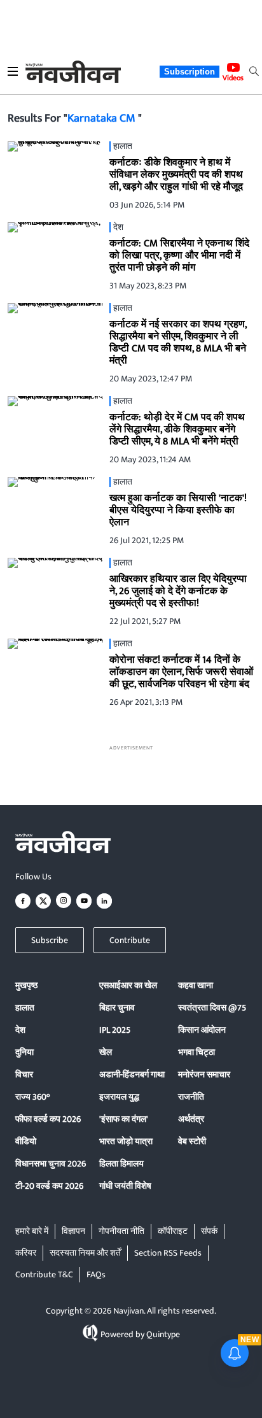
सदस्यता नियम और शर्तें (85, 1252)
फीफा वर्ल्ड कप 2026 (48, 1119)
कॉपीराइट (173, 1231)
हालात (24, 1007)
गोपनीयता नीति (121, 1231)
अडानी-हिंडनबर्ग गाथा (132, 1074)
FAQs (96, 1274)
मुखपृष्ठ (26, 985)
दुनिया (24, 1052)
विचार (24, 1074)
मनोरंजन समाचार (204, 1074)
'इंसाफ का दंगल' (123, 1119)
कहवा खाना (195, 985)
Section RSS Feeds (168, 1252)
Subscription (189, 71)
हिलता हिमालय (121, 1163)
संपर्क (209, 1231)
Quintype (163, 1334)
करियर (25, 1252)
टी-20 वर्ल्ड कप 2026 (49, 1186)
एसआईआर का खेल (128, 985)
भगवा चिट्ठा (196, 1052)
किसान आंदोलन (202, 1030)
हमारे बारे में (31, 1231)
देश (20, 1030)
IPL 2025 (114, 1030)
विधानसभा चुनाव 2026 (50, 1163)
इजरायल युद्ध (119, 1096)
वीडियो (25, 1141)
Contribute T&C (44, 1274)
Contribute (129, 940)
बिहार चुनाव (117, 1007)
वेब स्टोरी (192, 1141)
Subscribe (49, 940)
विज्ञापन (73, 1231)
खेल (105, 1052)
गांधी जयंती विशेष (125, 1186)
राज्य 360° (32, 1096)
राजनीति (191, 1096)
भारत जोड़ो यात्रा (126, 1141)
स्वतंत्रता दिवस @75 (212, 1007)
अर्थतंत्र (191, 1119)
